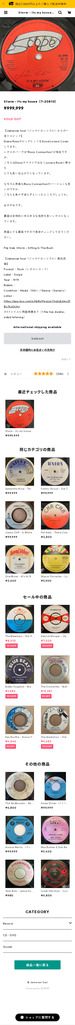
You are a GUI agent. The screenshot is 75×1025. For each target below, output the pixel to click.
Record (8, 923)
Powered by (33, 988)
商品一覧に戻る (37, 965)
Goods (7, 947)
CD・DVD (9, 935)
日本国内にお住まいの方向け (37, 350)
